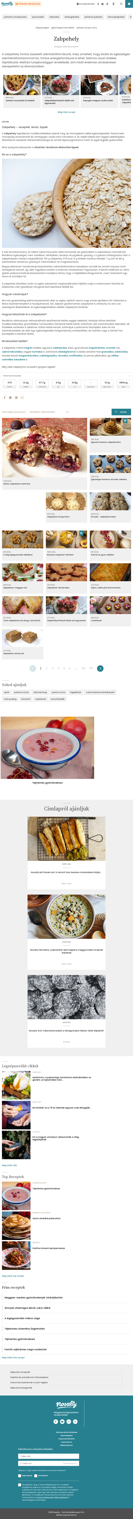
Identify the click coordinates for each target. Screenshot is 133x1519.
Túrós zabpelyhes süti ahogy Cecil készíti (21, 620)
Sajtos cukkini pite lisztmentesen (106, 587)
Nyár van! (66, 864)
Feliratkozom (70, 1463)
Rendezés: (35, 411)
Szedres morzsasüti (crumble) (20, 100)
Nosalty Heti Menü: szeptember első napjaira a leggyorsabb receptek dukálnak (66, 951)
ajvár (6, 692)
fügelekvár (75, 692)
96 (83, 668)
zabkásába (121, 351)
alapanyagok (42, 27)
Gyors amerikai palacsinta (46, 1218)
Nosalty (66, 1042)
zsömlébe (7, 359)
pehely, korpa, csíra (87, 27)
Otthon (35, 1132)
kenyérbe (19, 359)
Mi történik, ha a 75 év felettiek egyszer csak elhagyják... (61, 1108)
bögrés (28, 347)
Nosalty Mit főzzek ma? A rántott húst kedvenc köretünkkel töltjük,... (66, 872)
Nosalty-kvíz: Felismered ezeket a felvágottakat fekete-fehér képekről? (66, 1030)
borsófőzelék (58, 699)
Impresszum (66, 1442)
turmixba (37, 351)
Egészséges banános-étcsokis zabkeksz (109, 479)
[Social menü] (103, 4)
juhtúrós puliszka (93, 16)
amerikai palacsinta (41, 1212)
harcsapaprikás (116, 16)
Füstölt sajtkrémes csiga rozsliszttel (25, 1349)
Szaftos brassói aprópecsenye (48, 1248)
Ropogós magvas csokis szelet (98, 100)
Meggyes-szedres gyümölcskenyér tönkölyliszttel (33, 1297)
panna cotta (58, 692)
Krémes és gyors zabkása (102, 554)
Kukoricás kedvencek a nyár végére (29, 1382)
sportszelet (38, 16)
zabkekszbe (60, 347)
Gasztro (67, 1022)
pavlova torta (21, 692)
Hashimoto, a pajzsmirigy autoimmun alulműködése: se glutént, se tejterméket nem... (61, 1078)
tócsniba (63, 355)
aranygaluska (72, 16)
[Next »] (100, 669)
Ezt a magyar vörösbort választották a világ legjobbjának (55, 1138)
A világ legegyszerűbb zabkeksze (18, 554)
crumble (110, 347)
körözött (25, 699)
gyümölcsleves (39, 1183)
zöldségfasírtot (67, 351)
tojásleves (40, 699)
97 (91, 668)
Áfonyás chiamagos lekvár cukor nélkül (27, 1308)
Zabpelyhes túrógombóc (58, 516)
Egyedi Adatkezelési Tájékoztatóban (51, 1497)
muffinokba (75, 355)
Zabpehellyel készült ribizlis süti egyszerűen (59, 102)
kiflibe (115, 355)
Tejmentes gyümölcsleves (46, 1188)
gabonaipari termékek (62, 27)
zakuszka (54, 16)
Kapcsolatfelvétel (66, 1439)
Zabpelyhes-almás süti (13, 653)
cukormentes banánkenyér (100, 692)
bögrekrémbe (97, 347)
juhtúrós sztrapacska (15, 16)
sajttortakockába (12, 351)
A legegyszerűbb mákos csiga (22, 1318)
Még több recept (66, 112)
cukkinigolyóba (48, 355)
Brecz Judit (66, 883)
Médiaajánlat (66, 1445)
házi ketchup (40, 692)
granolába (107, 351)
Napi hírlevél (27, 1476)
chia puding (10, 699)
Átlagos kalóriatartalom (66, 46)
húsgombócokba (28, 355)
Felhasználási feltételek (66, 1432)
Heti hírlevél (43, 1476)
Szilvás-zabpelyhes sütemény (16, 484)
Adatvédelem (66, 1435)
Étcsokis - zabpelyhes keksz (103, 516)
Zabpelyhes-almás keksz (58, 587)
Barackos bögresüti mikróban (60, 554)
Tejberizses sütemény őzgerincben (25, 1328)
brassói (36, 1242)
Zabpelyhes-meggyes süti (15, 587)
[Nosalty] (7, 4)
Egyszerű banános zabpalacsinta (106, 442)
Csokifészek (96, 620)
